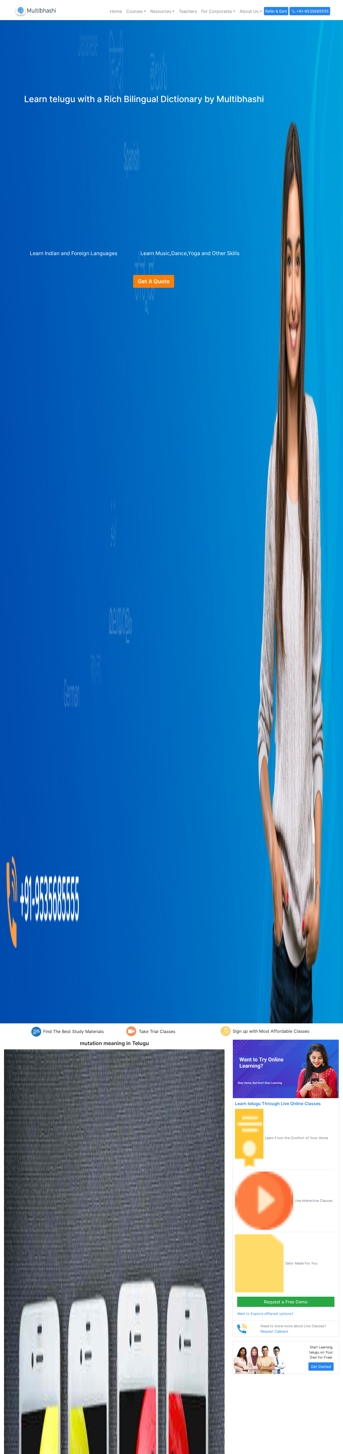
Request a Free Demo (286, 1301)
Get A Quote (154, 281)
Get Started (321, 1366)
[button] (136, 11)
